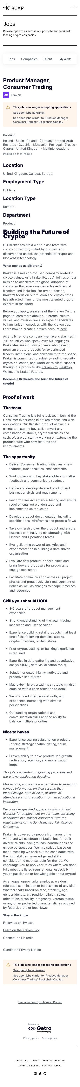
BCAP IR (60, 1060)
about (19, 1060)
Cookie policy (49, 1038)
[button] (74, 7)
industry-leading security (56, 358)
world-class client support (56, 363)
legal (58, 1065)
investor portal (29, 1065)
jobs (11, 59)
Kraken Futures (31, 372)
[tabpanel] (40, 591)
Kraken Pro (50, 367)
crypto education (15, 363)
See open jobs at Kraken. (29, 112)
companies (29, 59)
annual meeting (43, 1060)
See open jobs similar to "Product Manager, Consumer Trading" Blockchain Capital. (41, 119)
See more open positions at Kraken (40, 1002)
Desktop (65, 367)
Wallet (7, 372)
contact (47, 1065)
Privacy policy (31, 1038)
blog (27, 1060)
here (63, 329)
